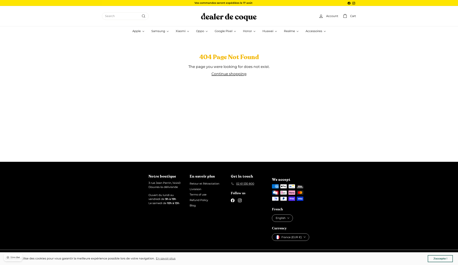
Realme (290, 31)
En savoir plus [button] (166, 258)
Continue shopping (229, 74)
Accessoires (314, 31)
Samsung (158, 31)
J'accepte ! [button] (440, 258)
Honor (248, 31)
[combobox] (125, 16)
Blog (193, 205)
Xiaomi (181, 31)
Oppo (200, 31)
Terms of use (198, 194)
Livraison (195, 189)
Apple (137, 31)
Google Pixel (224, 31)
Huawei (268, 31)
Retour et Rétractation (204, 183)
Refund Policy (199, 200)
